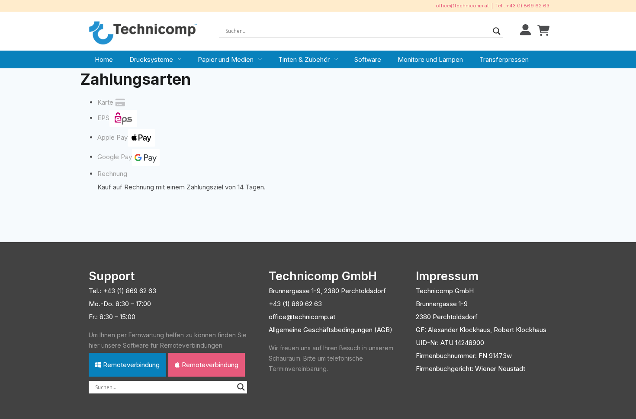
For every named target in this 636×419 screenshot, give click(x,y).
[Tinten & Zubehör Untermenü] (336, 59)
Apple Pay (112, 137)
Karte (105, 102)
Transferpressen (504, 59)
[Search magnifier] (497, 31)
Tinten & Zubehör (304, 59)
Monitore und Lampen (430, 59)
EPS (103, 118)
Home (104, 59)
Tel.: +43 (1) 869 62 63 (522, 6)
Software (367, 59)
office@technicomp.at (462, 6)
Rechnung (112, 174)
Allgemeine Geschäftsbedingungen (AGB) (330, 330)
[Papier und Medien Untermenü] (260, 59)
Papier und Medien (226, 59)
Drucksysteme (151, 59)
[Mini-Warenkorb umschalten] (543, 31)
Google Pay (114, 157)
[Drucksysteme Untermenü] (179, 59)
